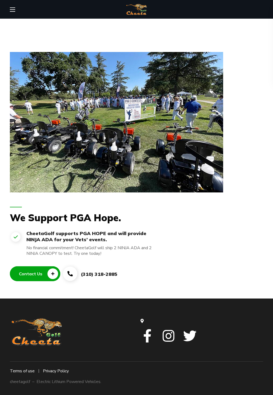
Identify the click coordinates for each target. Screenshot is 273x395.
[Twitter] (189, 335)
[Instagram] (168, 335)
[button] (35, 273)
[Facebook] (147, 335)
